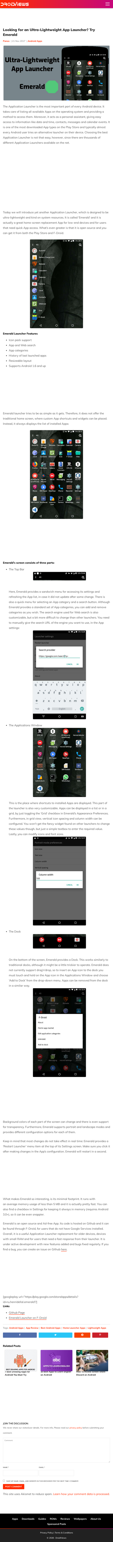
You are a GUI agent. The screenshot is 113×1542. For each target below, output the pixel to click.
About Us (95, 1518)
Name (6, 1467)
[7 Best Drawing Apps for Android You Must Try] (21, 1359)
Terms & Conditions (64, 1532)
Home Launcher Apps (74, 1327)
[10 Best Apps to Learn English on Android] (57, 1359)
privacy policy (75, 1427)
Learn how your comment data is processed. (81, 1494)
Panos (6, 41)
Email (42, 1467)
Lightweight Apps (97, 1327)
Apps (15, 1518)
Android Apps (35, 41)
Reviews (65, 1518)
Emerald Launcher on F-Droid (27, 1318)
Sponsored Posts (56, 1523)
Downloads (28, 1518)
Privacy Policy (46, 1532)
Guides (42, 1518)
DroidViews (14, 4)
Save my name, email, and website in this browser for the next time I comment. (42, 1481)
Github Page (17, 1312)
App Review (32, 1327)
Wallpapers (80, 1518)
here (64, 1249)
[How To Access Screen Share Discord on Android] (92, 1359)
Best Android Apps (50, 1327)
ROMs (53, 1518)
